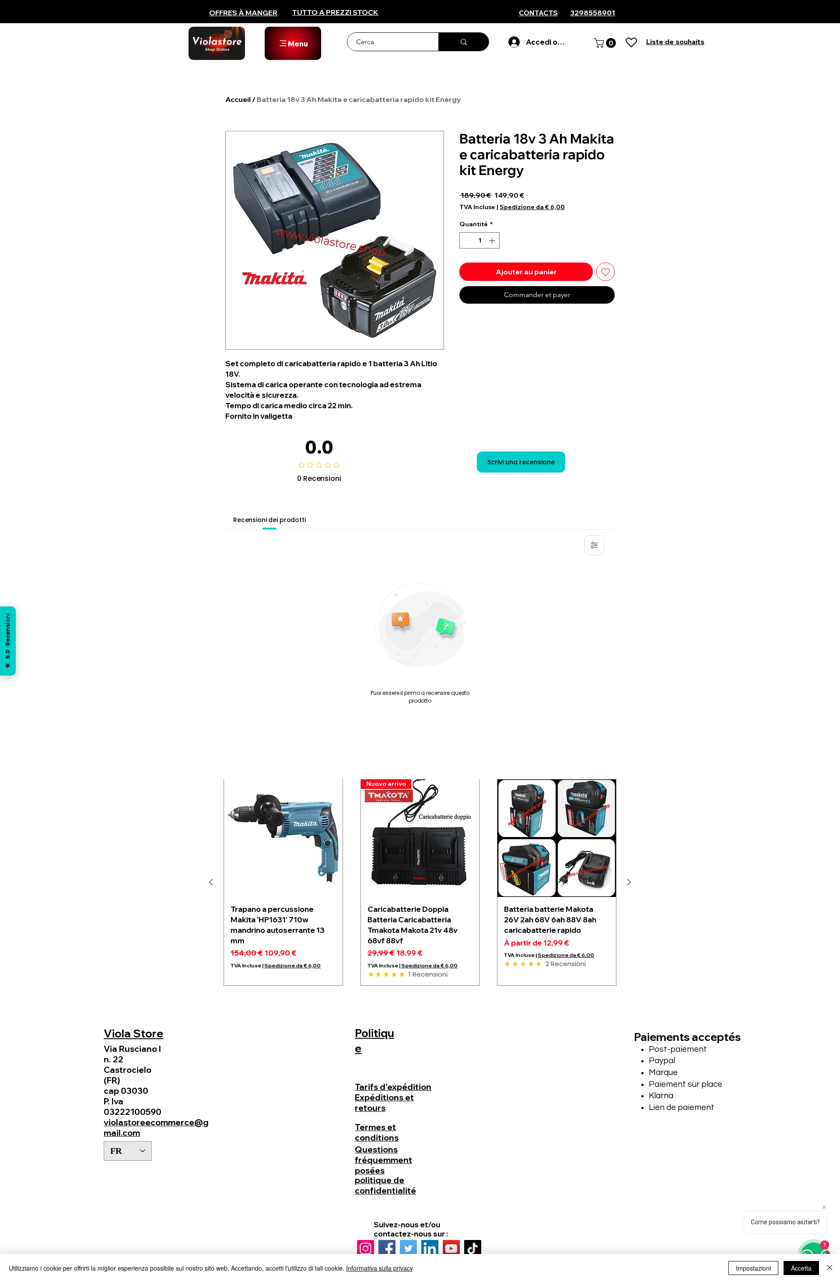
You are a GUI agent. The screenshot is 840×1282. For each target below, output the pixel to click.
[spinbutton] (479, 240)
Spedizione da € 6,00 (532, 207)
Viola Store (133, 1033)
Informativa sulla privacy (379, 1268)
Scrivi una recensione (521, 462)
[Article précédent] (211, 882)
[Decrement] (466, 240)
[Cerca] (463, 42)
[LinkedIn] (429, 1248)
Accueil (238, 99)
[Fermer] (829, 1268)
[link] (606, 43)
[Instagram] (365, 1248)
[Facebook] (387, 1248)
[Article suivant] (629, 882)
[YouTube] (451, 1248)
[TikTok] (472, 1248)
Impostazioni (753, 1268)
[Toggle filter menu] (594, 545)
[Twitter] (408, 1248)
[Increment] (492, 240)
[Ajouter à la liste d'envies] (605, 272)
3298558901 (592, 12)
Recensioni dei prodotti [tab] (269, 519)
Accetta (801, 1268)
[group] (420, 882)
